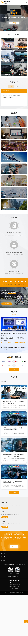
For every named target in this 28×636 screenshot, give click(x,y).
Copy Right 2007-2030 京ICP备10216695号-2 (14, 592)
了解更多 (14, 492)
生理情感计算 (6, 97)
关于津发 (14, 23)
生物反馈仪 (6, 99)
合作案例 (3, 381)
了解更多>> (14, 314)
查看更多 (14, 369)
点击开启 (7, 303)
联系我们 (14, 546)
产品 (11, 86)
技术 (17, 86)
